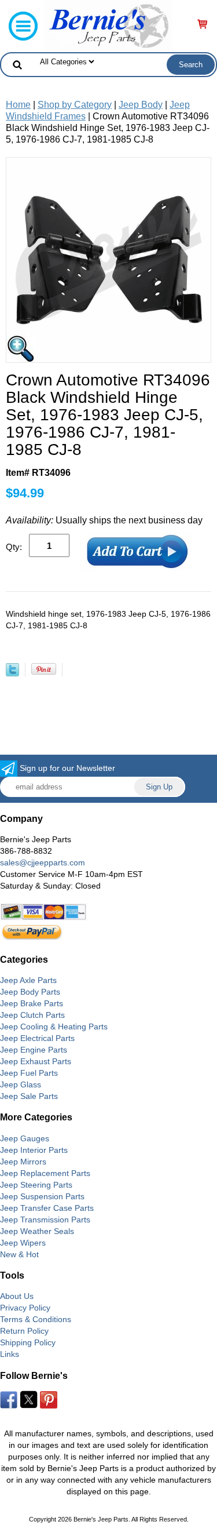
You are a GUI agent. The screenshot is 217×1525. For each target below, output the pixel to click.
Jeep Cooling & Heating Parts (54, 1026)
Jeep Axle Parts (28, 980)
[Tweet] (12, 673)
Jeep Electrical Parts (37, 1038)
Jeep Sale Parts (29, 1096)
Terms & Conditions (35, 1319)
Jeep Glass (20, 1084)
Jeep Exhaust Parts (35, 1061)
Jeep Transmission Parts (45, 1219)
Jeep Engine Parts (33, 1049)
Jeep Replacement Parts (45, 1173)
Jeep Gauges (24, 1138)
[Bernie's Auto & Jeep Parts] (108, 25)
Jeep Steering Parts (36, 1184)
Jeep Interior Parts (34, 1150)
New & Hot (19, 1254)
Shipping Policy (28, 1342)
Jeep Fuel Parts (29, 1073)
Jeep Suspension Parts (42, 1196)
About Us (17, 1296)
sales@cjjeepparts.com (42, 862)
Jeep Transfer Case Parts (47, 1208)
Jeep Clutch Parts (32, 1015)
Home (18, 105)
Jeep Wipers (23, 1242)
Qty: (14, 547)
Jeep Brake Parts (31, 1003)
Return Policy (24, 1330)
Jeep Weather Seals (37, 1231)
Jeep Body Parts (30, 991)
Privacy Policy (25, 1307)
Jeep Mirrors (23, 1161)
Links (9, 1354)
